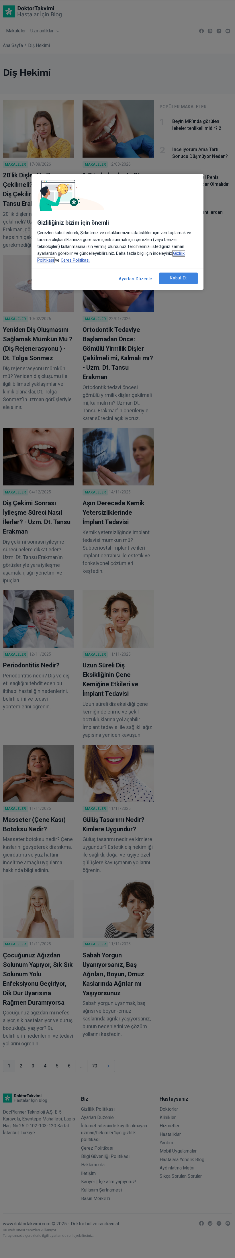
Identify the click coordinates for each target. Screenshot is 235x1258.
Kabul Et (178, 278)
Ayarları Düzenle (135, 278)
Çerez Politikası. (75, 260)
